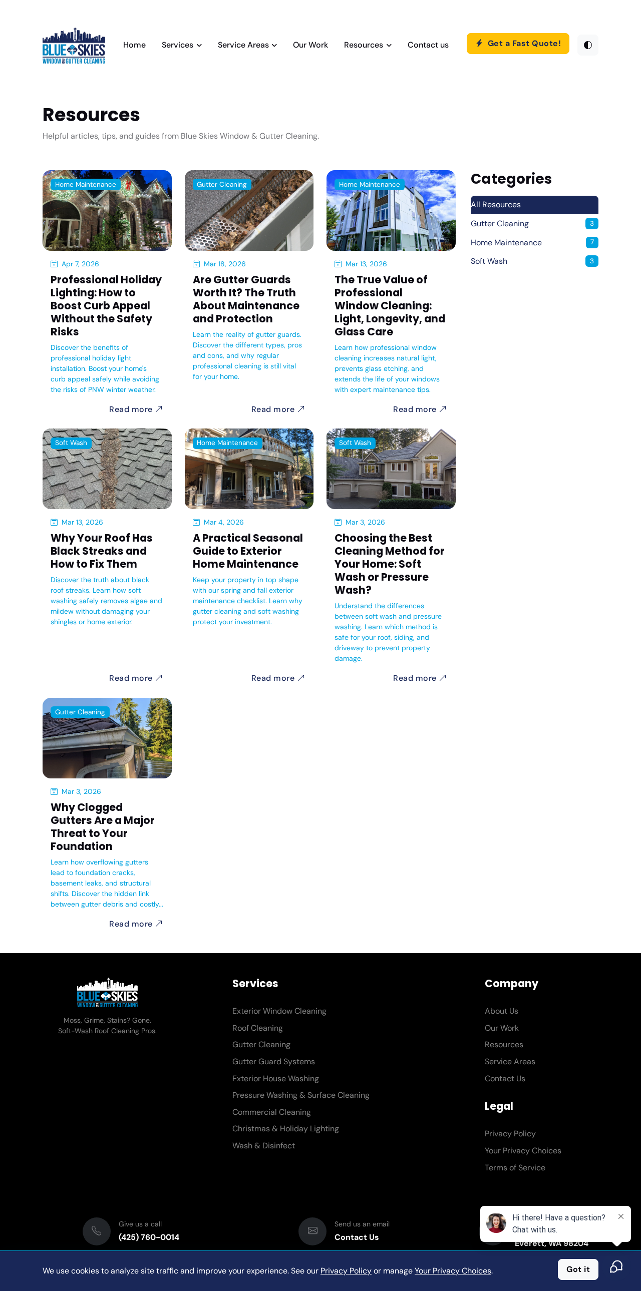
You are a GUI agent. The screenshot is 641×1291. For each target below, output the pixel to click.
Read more (132, 409)
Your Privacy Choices (523, 1150)
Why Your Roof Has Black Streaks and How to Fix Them (102, 551)
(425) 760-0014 (149, 1237)
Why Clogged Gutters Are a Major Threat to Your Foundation (103, 826)
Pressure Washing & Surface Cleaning (301, 1095)
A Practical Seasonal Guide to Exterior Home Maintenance (248, 551)
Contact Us (505, 1078)
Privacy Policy (510, 1133)
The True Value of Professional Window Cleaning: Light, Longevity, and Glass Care (390, 305)
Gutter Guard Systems (273, 1061)
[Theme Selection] (587, 45)
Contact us (428, 45)
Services (177, 45)
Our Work (310, 45)
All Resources (496, 204)
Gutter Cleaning (222, 184)
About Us (501, 1011)
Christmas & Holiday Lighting (285, 1128)
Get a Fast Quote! (523, 43)
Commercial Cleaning (271, 1112)
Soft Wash (71, 443)
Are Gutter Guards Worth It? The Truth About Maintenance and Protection (246, 299)
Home (134, 45)
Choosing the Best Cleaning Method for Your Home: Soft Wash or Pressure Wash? (390, 564)
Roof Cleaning (257, 1028)
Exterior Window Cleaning (279, 1011)
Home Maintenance (85, 184)
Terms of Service (515, 1167)
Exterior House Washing (275, 1078)
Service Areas (243, 45)
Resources (363, 45)
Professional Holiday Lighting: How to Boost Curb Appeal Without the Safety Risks (106, 305)
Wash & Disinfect (263, 1145)
